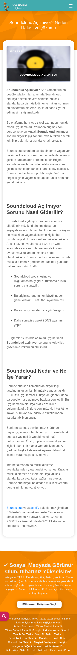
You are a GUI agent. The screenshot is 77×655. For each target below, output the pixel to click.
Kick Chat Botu (39, 650)
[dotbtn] (72, 4)
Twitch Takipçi (54, 634)
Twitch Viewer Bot (53, 646)
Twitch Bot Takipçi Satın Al (28, 634)
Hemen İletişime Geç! (40, 604)
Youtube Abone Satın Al (23, 638)
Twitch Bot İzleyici (24, 626)
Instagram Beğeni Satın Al (26, 646)
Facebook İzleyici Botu (52, 638)
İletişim (63, 642)
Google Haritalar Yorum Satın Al (51, 630)
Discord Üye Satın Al (20, 642)
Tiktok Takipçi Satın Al (49, 626)
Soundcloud (15, 507)
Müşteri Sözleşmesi (45, 642)
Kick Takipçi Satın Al (17, 650)
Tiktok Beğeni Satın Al (18, 630)
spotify (34, 507)
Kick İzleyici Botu (60, 650)
